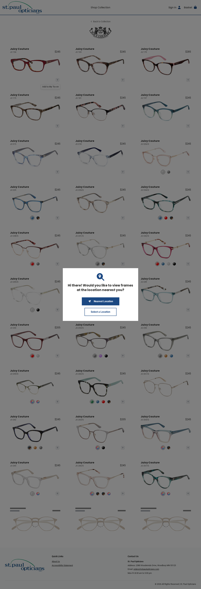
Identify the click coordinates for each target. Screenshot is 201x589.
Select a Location (100, 311)
